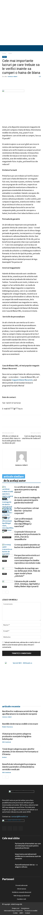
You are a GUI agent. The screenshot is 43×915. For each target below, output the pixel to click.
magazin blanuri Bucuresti (22, 380)
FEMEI (10, 53)
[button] (39, 48)
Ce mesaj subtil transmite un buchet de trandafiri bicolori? (27, 546)
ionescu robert (12, 76)
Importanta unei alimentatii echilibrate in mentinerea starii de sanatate (28, 856)
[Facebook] (4, 422)
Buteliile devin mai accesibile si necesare (20, 724)
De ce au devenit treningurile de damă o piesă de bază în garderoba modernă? (27, 500)
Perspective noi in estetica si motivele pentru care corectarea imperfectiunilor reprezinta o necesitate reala (27, 559)
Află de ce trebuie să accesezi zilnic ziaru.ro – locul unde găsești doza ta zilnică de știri (11, 439)
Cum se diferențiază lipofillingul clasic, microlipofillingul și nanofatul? (23, 523)
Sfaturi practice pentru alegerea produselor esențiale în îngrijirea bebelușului (16, 736)
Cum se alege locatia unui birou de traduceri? (31, 437)
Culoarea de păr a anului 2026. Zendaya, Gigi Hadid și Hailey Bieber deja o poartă (27, 584)
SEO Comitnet (6, 742)
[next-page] (7, 592)
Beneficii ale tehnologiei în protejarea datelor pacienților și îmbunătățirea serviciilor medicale (19, 767)
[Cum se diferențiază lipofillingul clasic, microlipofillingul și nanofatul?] (7, 524)
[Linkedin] (9, 422)
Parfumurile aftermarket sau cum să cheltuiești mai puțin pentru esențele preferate (28, 846)
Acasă (4, 53)
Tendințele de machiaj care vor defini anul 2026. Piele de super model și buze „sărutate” (27, 572)
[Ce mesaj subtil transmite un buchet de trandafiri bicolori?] (7, 550)
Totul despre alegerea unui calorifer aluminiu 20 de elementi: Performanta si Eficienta (20, 752)
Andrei (4, 757)
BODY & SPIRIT (7, 537)
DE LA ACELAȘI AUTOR (15, 480)
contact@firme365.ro (19, 817)
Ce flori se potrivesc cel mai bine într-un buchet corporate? (26, 510)
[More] (30, 422)
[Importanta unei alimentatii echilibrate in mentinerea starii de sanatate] (7, 857)
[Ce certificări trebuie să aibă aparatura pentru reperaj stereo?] (7, 493)
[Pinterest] (19, 422)
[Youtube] (21, 828)
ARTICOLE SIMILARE (14, 476)
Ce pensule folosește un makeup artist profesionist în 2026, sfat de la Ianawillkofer (27, 536)
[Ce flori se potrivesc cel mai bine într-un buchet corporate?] (7, 513)
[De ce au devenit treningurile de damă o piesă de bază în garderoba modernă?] (7, 504)
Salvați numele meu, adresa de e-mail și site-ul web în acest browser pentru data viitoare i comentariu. (21, 644)
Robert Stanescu (7, 727)
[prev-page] (3, 592)
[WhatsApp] (14, 422)
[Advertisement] (21, 22)
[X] (24, 422)
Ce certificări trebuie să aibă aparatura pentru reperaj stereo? (26, 489)
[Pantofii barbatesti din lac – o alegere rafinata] (7, 867)
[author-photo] (21, 462)
